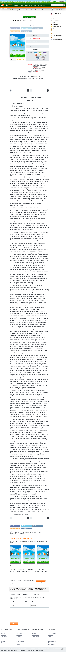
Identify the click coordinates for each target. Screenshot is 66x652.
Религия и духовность (57, 31)
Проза (54, 22)
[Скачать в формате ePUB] (40, 55)
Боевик (2, 632)
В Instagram (37, 28)
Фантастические (35, 635)
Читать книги (17, 5)
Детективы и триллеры (26, 5)
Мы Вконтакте (26, 31)
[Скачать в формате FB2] (36, 55)
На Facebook (14, 28)
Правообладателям (52, 641)
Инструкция (38, 71)
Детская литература (57, 26)
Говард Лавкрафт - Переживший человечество (15, 565)
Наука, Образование (57, 18)
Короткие (34, 633)
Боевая (18, 632)
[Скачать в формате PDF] (43, 59)
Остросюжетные (35, 636)
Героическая (19, 633)
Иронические (3, 635)
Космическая (19, 636)
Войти (54, 1)
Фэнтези (18, 642)
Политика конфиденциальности (54, 642)
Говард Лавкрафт (36, 38)
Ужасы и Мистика (20, 641)
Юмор (54, 37)
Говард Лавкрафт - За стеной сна (43, 565)
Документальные (56, 20)
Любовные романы (39, 5)
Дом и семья (55, 28)
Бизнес (54, 29)
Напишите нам (35, 67)
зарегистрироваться (24, 589)
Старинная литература (57, 35)
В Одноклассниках (15, 31)
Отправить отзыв (14, 623)
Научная (18, 638)
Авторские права (29, 17)
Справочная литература (57, 33)
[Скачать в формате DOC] (38, 59)
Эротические (35, 639)
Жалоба (29, 64)
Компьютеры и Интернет (57, 39)
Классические (4, 638)
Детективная (19, 635)
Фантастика (4, 8)
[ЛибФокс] (6, 5)
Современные (35, 638)
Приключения (55, 24)
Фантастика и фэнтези (57, 13)
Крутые (2, 639)
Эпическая (18, 644)
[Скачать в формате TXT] (45, 55)
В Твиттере (26, 28)
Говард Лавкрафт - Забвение (29, 564)
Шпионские (3, 642)
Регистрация (61, 1)
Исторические (4, 636)
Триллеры (3, 641)
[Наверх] (62, 649)
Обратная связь (51, 644)
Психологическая (20, 639)
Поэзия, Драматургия (57, 41)
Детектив (3, 633)
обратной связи (39, 650)
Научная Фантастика (37, 43)
